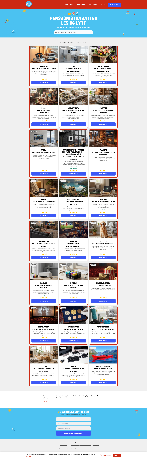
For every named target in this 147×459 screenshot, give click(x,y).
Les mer (45, 401)
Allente (103, 150)
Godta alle (117, 455)
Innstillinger (107, 455)
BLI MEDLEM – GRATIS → (73, 433)
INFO (102, 4)
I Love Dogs (103, 241)
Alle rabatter (46, 442)
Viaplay (73, 241)
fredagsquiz (96, 445)
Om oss (92, 442)
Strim (43, 150)
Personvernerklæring (85, 448)
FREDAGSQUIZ (81, 4)
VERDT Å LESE (93, 4)
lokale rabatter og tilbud (85, 445)
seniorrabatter (63, 445)
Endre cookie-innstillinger (72, 448)
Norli (43, 108)
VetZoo (44, 366)
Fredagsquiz (74, 442)
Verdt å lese (84, 442)
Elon (73, 66)
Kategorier (55, 442)
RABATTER (68, 4)
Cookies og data (61, 448)
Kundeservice (100, 442)
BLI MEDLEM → (114, 4)
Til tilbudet (43, 82)
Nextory (103, 199)
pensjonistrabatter (75, 445)
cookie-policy (29, 456)
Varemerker (64, 442)
